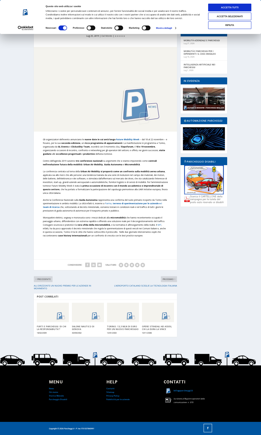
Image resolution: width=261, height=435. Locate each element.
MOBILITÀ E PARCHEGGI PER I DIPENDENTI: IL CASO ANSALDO (200, 52)
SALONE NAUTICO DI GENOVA (83, 328)
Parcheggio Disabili (58, 400)
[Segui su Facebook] (208, 428)
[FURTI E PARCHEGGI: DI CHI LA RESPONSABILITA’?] (53, 312)
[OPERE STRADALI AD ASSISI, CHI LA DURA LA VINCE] (158, 312)
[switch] (91, 28)
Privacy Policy (112, 396)
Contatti (110, 389)
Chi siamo (53, 393)
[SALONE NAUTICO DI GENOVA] (88, 312)
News (51, 389)
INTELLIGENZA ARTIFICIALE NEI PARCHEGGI (199, 66)
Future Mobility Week (127, 139)
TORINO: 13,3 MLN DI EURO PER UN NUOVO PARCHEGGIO (123, 328)
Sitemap (110, 393)
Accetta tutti (229, 7)
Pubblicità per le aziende (118, 400)
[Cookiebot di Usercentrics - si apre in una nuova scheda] (25, 28)
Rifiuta (229, 25)
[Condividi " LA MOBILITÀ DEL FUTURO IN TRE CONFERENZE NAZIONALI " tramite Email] (100, 265)
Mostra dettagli (164, 28)
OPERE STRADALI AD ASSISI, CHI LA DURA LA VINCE (157, 328)
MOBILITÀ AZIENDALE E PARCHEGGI (202, 40)
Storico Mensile (56, 396)
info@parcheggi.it (183, 391)
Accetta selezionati (230, 16)
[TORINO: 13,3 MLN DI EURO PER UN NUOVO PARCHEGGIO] (123, 312)
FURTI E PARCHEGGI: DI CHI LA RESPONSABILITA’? (51, 328)
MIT (159, 224)
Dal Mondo (106, 35)
